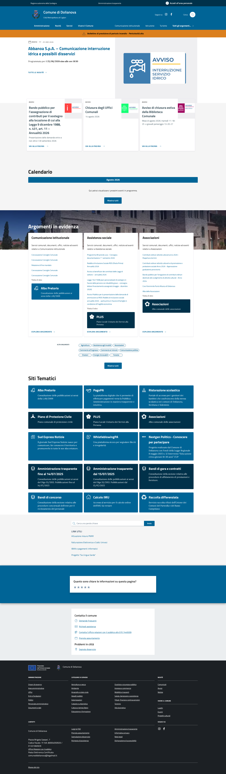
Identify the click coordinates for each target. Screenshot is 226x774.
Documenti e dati (34, 707)
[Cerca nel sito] (192, 14)
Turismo (163, 25)
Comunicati (162, 684)
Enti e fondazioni (34, 696)
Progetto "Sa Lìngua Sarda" (83, 555)
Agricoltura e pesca (78, 684)
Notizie (160, 692)
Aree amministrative (36, 688)
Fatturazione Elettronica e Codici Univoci (89, 542)
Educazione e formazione (81, 711)
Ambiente (75, 688)
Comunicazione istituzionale (127, 25)
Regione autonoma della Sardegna (44, 3)
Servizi (69, 25)
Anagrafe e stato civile (79, 692)
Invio (149, 523)
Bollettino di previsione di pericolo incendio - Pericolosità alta (115, 33)
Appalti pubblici (77, 696)
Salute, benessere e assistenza (126, 696)
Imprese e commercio (123, 688)
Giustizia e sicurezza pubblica (125, 684)
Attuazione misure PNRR (82, 536)
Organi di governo (35, 684)
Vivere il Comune (85, 25)
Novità (58, 25)
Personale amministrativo (38, 703)
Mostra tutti (112, 200)
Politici (30, 700)
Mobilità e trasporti (122, 692)
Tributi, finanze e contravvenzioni (127, 700)
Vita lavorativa (120, 707)
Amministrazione (41, 25)
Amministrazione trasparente (109, 3)
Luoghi (160, 708)
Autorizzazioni (76, 700)
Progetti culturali (164, 715)
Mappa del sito (33, 767)
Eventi (160, 711)
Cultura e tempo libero (79, 707)
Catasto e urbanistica (79, 703)
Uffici (30, 692)
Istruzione (149, 25)
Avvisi (160, 688)
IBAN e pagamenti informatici (84, 548)
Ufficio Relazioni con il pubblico (39, 749)
